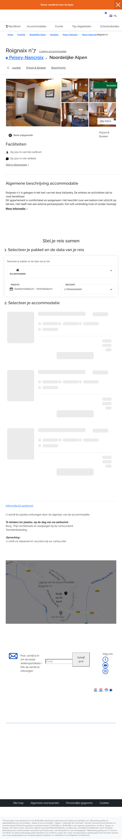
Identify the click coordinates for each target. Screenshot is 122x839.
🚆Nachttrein (12, 26)
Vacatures (12, 754)
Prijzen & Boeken (36, 67)
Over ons (11, 734)
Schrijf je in (81, 659)
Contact (10, 749)
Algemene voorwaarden (45, 802)
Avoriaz (67, 757)
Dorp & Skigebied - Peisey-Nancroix (92, 67)
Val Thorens (70, 745)
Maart (96, 753)
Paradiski (54, 35)
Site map (18, 802)
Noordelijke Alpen (37, 35)
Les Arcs (68, 753)
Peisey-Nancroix (89, 35)
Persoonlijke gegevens (79, 802)
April (95, 757)
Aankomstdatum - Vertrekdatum (33, 288)
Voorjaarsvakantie (103, 749)
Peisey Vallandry (70, 35)
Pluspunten (14, 67)
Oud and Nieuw (102, 741)
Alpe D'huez (70, 749)
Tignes (67, 741)
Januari (97, 745)
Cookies (104, 802)
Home (11, 35)
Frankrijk (21, 35)
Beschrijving (58, 67)
